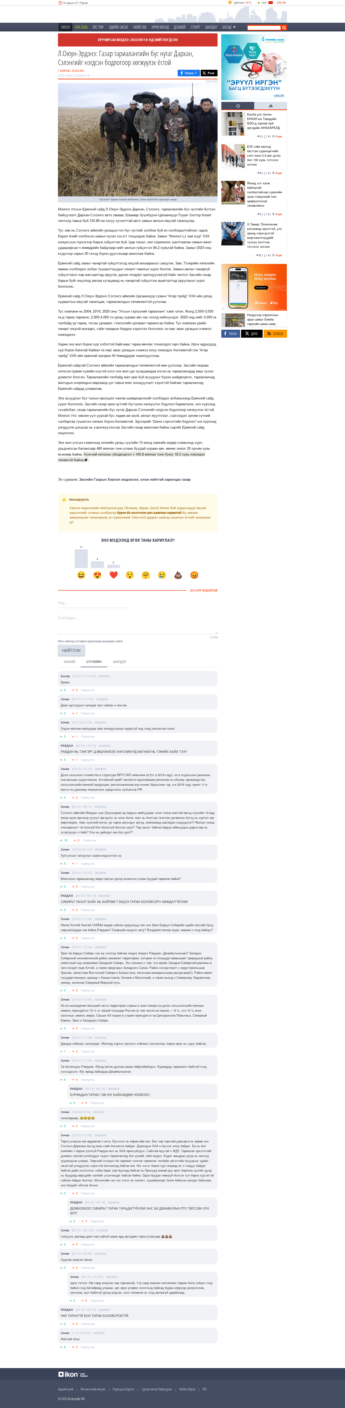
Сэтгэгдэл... (68, 617)
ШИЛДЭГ (211, 27)
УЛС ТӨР (98, 27)
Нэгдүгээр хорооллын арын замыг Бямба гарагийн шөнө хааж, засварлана (262, 321)
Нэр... (63, 602)
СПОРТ (195, 27)
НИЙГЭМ (139, 27)
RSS (205, 1389)
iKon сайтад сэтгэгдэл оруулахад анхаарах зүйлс (90, 641)
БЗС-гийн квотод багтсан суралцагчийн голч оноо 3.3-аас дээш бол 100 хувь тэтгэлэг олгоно (263, 155)
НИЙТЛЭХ (71, 650)
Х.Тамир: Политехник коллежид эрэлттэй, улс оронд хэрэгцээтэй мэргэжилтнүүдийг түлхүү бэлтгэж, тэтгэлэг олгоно (264, 235)
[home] (89, 14)
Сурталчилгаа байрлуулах (157, 1389)
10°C (248, 2)
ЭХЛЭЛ (65, 27)
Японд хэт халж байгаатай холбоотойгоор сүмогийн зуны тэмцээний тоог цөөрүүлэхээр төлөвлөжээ (264, 194)
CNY (264, 2)
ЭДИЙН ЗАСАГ (118, 27)
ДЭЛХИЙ (180, 27)
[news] (233, 126)
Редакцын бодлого (123, 1389)
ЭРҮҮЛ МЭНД (160, 27)
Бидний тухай (65, 1389)
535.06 (281, 2)
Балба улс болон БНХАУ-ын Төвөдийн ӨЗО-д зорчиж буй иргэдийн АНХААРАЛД (263, 121)
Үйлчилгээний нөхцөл (92, 1389)
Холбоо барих (187, 1389)
